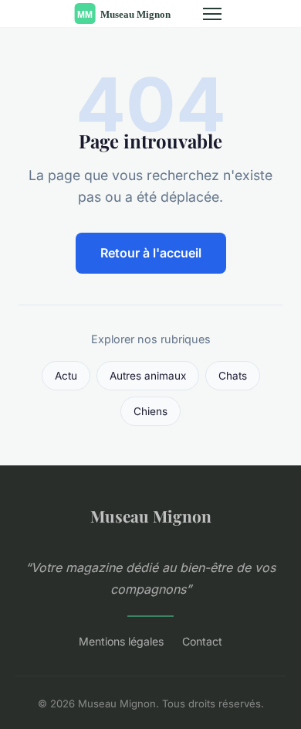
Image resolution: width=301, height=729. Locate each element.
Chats (232, 376)
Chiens (150, 411)
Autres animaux (148, 376)
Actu (66, 376)
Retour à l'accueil (150, 253)
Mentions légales (121, 641)
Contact (202, 641)
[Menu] (212, 14)
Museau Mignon (150, 515)
